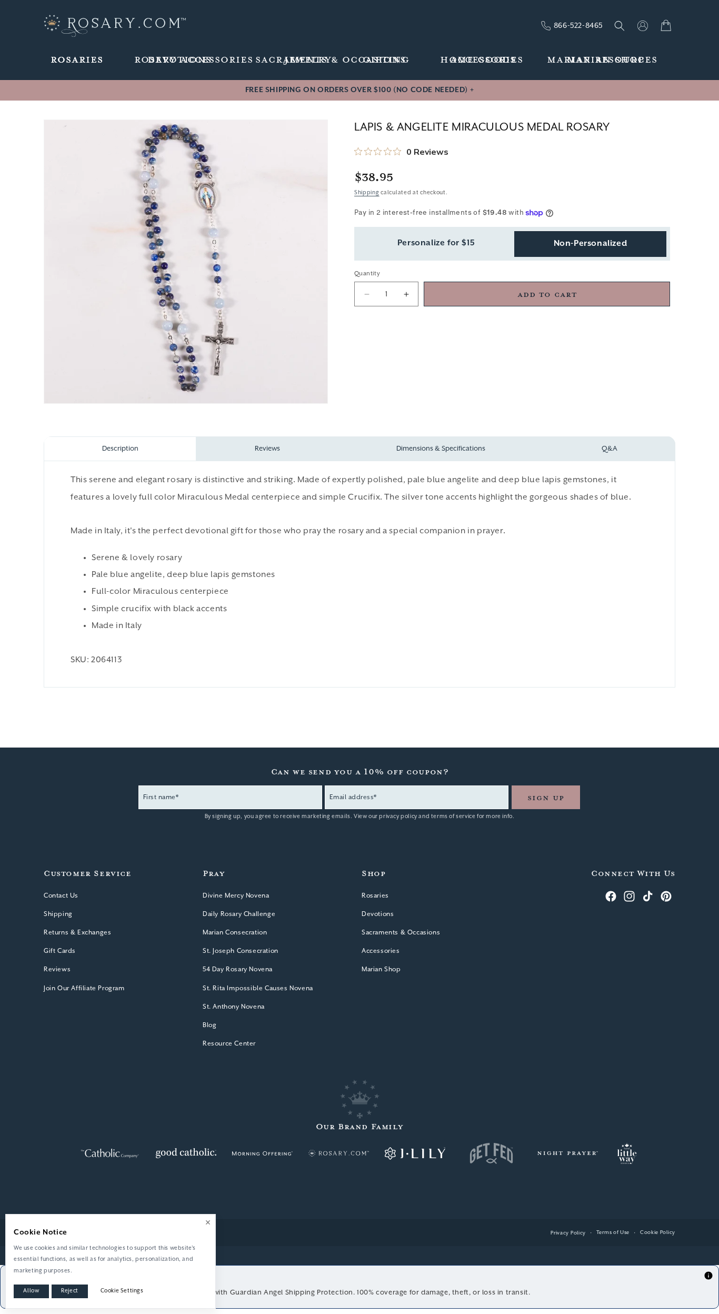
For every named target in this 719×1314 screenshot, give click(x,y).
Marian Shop (381, 969)
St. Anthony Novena (234, 1007)
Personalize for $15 (436, 243)
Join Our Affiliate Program (84, 988)
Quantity (367, 273)
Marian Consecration (235, 933)
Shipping (367, 193)
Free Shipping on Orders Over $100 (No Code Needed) (359, 90)
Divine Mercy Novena (236, 896)
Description (120, 449)
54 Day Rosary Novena (238, 969)
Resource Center (229, 1044)
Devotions (378, 914)
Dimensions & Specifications (440, 449)
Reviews (267, 449)
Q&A (609, 449)
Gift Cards (60, 951)
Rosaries (375, 896)
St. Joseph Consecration (240, 951)
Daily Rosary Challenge (239, 914)
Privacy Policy (568, 1233)
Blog (209, 1025)
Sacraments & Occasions (401, 933)
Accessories (381, 951)
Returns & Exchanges (77, 933)
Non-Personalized (590, 243)
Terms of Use (613, 1233)
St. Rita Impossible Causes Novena (258, 988)
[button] (77, 60)
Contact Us (61, 896)
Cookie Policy (657, 1233)
